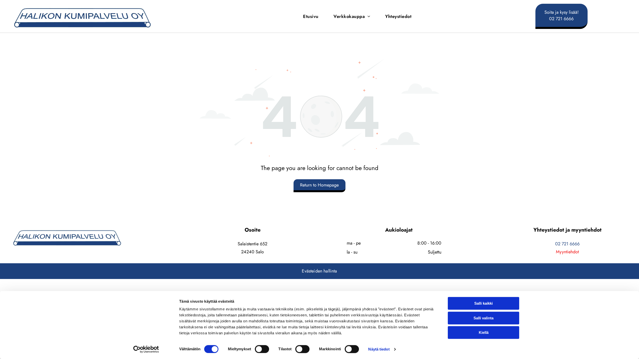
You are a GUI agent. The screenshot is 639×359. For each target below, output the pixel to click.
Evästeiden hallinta (319, 271)
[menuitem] (311, 16)
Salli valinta (483, 318)
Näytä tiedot (378, 349)
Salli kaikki (483, 303)
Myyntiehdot (567, 252)
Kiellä (483, 332)
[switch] (262, 349)
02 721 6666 (567, 244)
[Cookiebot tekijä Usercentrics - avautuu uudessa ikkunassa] (146, 349)
